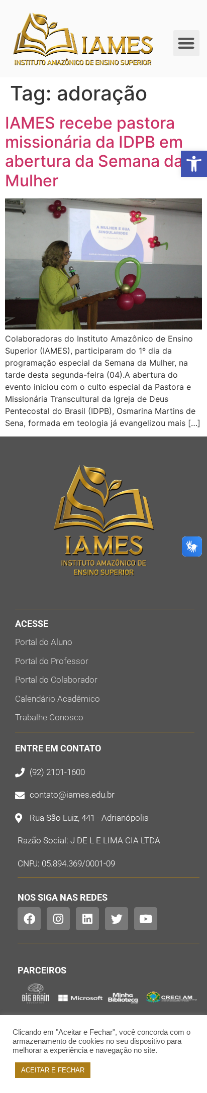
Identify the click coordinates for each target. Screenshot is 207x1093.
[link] (194, 164)
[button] (186, 43)
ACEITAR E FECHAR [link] (52, 1070)
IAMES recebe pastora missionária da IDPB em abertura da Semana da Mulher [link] (94, 151)
